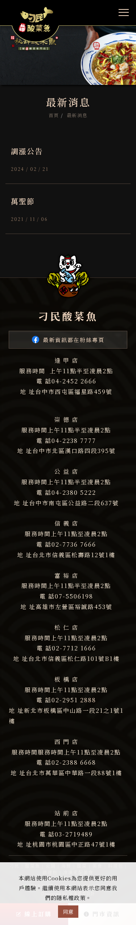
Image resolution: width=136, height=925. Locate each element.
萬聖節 (23, 201)
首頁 (54, 115)
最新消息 (77, 115)
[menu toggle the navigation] (124, 12)
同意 (68, 911)
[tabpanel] (68, 42)
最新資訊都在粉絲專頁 (73, 340)
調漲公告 (27, 151)
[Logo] (35, 20)
